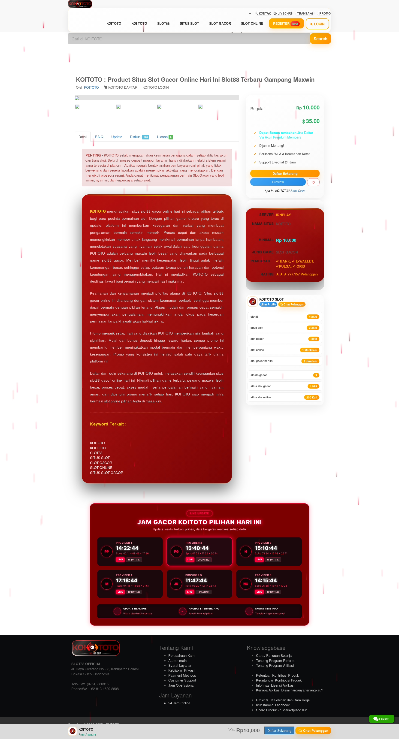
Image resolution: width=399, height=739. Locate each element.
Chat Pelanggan (293, 304)
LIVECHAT (284, 13)
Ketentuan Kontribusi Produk (277, 675)
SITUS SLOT (189, 23)
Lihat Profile (268, 304)
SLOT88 (163, 23)
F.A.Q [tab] (99, 136)
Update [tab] (116, 136)
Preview (278, 182)
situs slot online (284, 397)
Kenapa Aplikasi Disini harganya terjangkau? (289, 690)
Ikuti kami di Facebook (273, 704)
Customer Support (182, 680)
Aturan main (177, 660)
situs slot (284, 328)
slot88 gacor (284, 375)
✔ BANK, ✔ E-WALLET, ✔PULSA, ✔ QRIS (295, 264)
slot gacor (284, 339)
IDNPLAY (283, 214)
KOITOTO (113, 23)
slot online (284, 350)
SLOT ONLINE (252, 23)
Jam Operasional (181, 685)
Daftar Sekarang (285, 173)
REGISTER (285, 23)
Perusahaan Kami (181, 655)
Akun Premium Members (283, 137)
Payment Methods (182, 675)
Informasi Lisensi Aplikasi (275, 685)
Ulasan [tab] (164, 136)
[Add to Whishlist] (313, 182)
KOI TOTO (139, 23)
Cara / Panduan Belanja (274, 655)
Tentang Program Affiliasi (275, 665)
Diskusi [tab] (139, 136)
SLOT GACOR (220, 23)
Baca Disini (297, 191)
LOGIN (318, 23)
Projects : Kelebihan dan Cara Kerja (283, 699)
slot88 (284, 316)
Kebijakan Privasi (181, 670)
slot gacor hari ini (284, 361)
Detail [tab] (83, 136)
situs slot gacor (284, 386)
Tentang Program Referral (275, 660)
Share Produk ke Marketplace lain (281, 709)
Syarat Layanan (180, 665)
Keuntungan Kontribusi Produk (279, 680)
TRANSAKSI (305, 13)
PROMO (324, 13)
